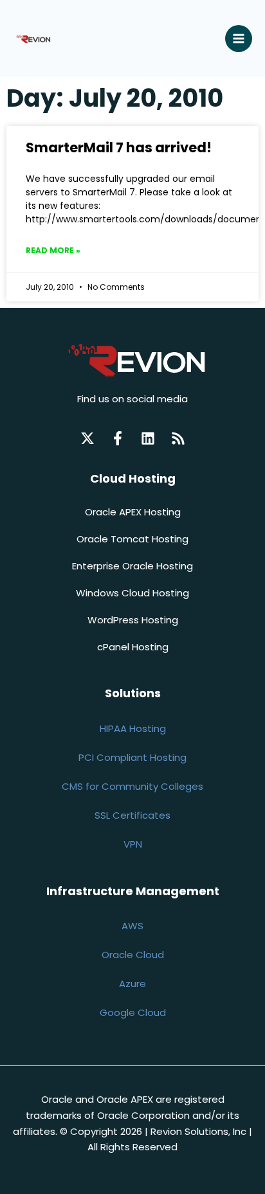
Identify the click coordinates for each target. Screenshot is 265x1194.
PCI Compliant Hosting (132, 757)
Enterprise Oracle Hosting (132, 566)
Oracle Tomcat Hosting (132, 539)
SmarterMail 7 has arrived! (119, 147)
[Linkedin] (148, 438)
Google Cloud (133, 1012)
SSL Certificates (132, 815)
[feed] (178, 438)
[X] (87, 438)
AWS (132, 925)
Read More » (53, 250)
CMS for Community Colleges (132, 786)
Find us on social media (132, 398)
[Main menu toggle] (239, 39)
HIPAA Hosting (133, 728)
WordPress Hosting (132, 620)
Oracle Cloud (133, 954)
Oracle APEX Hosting (133, 512)
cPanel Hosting (133, 647)
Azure (132, 983)
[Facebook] (118, 438)
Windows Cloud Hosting (132, 593)
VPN (132, 844)
